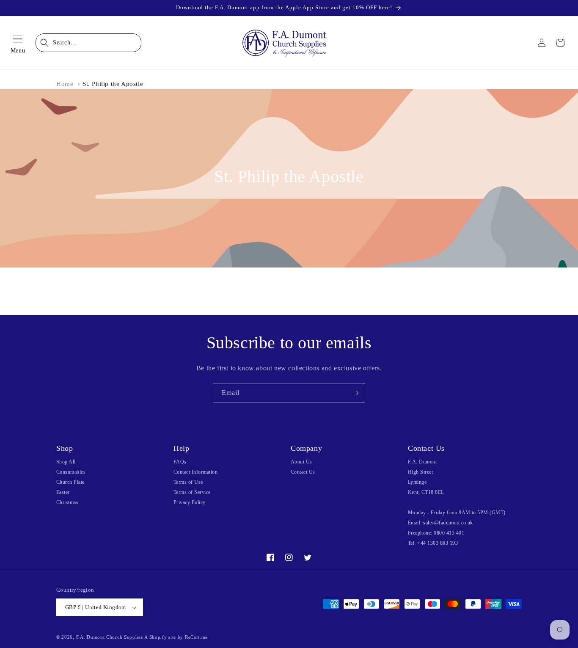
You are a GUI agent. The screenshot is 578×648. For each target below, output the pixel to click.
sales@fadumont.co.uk (448, 523)
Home (64, 83)
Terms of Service (192, 492)
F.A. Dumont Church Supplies (109, 637)
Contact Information (195, 472)
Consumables (70, 472)
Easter (63, 492)
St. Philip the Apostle (113, 83)
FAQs (180, 462)
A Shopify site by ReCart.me (176, 637)
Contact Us (303, 472)
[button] (17, 42)
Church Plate (70, 482)
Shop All (66, 462)
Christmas (67, 502)
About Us (301, 462)
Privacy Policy (189, 502)
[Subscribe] (355, 393)
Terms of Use (188, 482)
